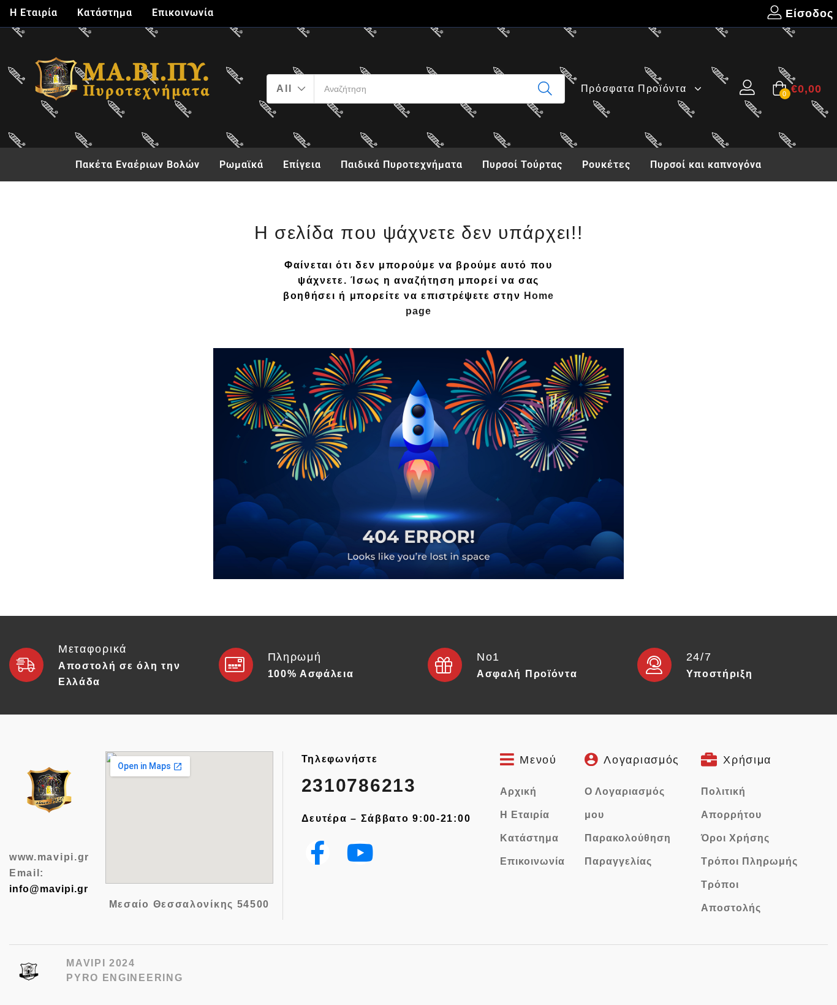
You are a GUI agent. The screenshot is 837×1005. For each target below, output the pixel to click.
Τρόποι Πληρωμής (749, 861)
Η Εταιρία (34, 12)
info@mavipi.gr (48, 889)
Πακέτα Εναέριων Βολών (137, 164)
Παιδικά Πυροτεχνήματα (402, 164)
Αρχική (518, 791)
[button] (290, 89)
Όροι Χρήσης (735, 838)
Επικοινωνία (183, 12)
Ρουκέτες (606, 164)
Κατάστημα (104, 12)
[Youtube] (361, 853)
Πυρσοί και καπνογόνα (706, 164)
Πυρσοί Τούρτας (522, 164)
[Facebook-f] (318, 853)
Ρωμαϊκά (241, 164)
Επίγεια (302, 164)
